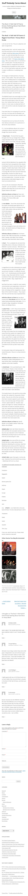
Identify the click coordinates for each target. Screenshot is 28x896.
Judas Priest (8, 589)
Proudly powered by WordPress (16, 893)
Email (4, 754)
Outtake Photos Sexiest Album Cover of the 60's (13, 846)
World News (4, 821)
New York (4, 806)
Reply (3, 638)
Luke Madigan (12, 670)
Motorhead (14, 589)
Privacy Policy (5, 893)
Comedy (4, 794)
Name (4, 748)
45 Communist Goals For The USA (9, 850)
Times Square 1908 (6, 848)
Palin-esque (16, 53)
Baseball (4, 791)
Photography (5, 813)
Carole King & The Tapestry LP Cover (10, 842)
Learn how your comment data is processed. (13, 771)
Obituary (4, 811)
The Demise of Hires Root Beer (9, 853)
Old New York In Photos (8, 807)
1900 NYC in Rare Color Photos (9, 851)
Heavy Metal (20, 587)
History (3, 798)
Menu (14, 12)
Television (4, 817)
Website (4, 761)
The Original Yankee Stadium (8, 840)
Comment (5, 731)
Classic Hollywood (7, 802)
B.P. (6, 591)
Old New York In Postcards (9, 809)
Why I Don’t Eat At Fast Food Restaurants (15, 867)
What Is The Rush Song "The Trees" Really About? (13, 844)
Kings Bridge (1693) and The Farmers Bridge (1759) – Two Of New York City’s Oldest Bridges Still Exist (13, 878)
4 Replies (4, 31)
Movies (3, 800)
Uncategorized (5, 819)
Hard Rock (13, 587)
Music (21, 586)
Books (3, 792)
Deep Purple (8, 587)
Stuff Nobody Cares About (14, 3)
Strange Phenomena (6, 815)
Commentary (16, 586)
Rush (18, 589)
